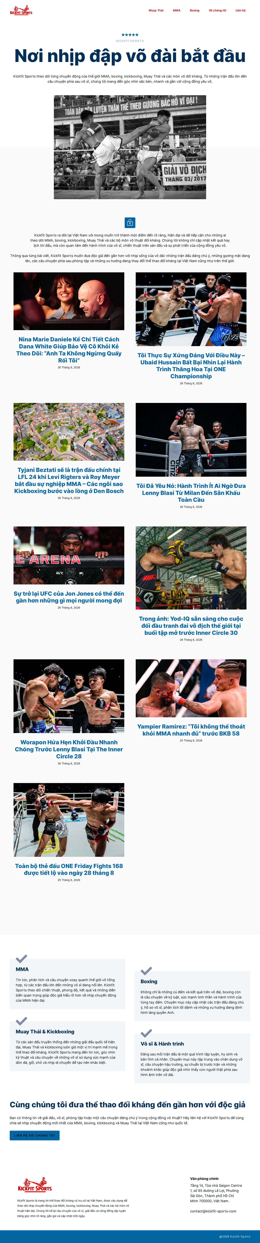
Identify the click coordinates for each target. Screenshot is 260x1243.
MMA (176, 10)
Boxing (194, 10)
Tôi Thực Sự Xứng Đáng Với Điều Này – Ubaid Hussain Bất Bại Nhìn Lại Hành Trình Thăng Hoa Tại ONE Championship (191, 366)
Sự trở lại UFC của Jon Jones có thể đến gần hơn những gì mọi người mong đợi (69, 597)
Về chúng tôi (217, 10)
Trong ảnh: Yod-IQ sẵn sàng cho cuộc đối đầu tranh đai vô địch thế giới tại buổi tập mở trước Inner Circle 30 (191, 625)
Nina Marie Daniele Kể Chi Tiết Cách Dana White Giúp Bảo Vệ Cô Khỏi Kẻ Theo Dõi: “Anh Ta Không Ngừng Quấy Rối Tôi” (69, 350)
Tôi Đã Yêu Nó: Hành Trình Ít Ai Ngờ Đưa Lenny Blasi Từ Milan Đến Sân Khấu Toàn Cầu (191, 492)
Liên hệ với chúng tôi (34, 1135)
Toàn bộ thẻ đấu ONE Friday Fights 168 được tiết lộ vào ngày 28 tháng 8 (69, 869)
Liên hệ (241, 10)
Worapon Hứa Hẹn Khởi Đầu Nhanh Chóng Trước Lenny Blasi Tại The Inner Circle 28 (69, 749)
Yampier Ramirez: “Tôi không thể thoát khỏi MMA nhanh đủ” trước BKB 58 (191, 730)
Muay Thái (156, 10)
